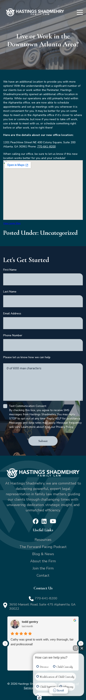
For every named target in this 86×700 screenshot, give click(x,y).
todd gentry (30, 621)
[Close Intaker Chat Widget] (82, 648)
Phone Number (12, 335)
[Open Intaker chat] (39, 698)
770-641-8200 (46, 146)
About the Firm (43, 561)
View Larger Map (12, 223)
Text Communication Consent (27, 406)
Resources (43, 539)
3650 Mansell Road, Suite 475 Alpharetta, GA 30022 (42, 606)
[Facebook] (35, 521)
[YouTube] (53, 521)
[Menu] (80, 12)
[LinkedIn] (44, 521)
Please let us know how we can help (26, 357)
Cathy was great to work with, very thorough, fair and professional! (42, 642)
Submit (43, 441)
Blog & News (43, 554)
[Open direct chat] (75, 648)
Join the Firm (43, 568)
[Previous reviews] (5, 643)
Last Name (9, 291)
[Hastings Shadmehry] (35, 12)
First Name (10, 270)
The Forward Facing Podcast (43, 547)
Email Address (12, 313)
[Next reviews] (80, 643)
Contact (43, 575)
